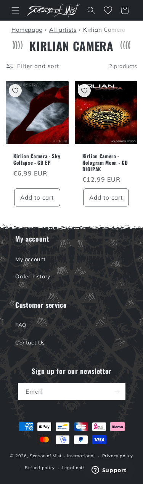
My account (30, 259)
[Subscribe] (117, 392)
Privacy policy (117, 455)
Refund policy (40, 467)
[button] (15, 10)
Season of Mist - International (62, 455)
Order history (32, 276)
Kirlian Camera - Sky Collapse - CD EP (36, 159)
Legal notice (75, 467)
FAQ (21, 325)
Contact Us (30, 342)
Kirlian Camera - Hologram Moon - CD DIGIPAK (105, 162)
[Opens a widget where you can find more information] (109, 470)
